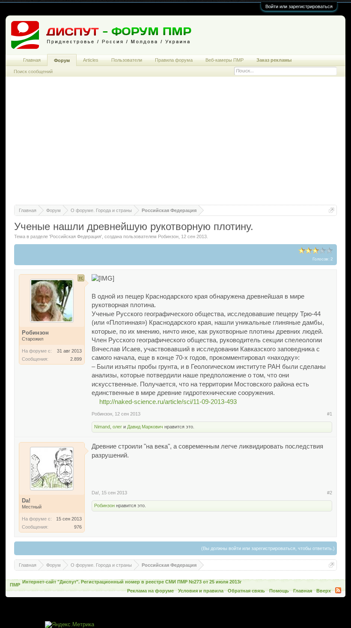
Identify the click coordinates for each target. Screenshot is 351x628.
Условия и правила (200, 590)
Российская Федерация (75, 236)
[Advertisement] (175, 145)
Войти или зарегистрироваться (299, 6)
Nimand (102, 426)
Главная (32, 60)
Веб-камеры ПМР (224, 60)
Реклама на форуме (150, 590)
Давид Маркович (145, 426)
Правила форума (174, 60)
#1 (329, 413)
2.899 (76, 359)
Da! (95, 492)
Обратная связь (246, 590)
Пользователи (126, 60)
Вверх (323, 590)
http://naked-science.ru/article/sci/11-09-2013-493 (168, 401)
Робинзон (168, 236)
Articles (90, 60)
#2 (329, 492)
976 (78, 526)
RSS (338, 590)
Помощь (279, 590)
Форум (62, 60)
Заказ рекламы (274, 60)
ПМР (15, 584)
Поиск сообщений (33, 71)
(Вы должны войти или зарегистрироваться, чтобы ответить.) (268, 548)
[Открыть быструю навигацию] (331, 210)
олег (117, 426)
